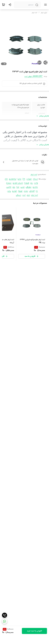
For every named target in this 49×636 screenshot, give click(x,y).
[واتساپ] (4, 621)
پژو (14, 187)
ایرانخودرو (12, 179)
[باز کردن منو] (45, 5)
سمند (26, 191)
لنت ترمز (34, 13)
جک (6, 179)
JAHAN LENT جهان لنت (33, 76)
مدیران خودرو (18, 183)
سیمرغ (8, 183)
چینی (22, 187)
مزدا (17, 187)
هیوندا (26, 183)
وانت (36, 183)
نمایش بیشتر (44, 116)
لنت (24, 195)
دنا (37, 191)
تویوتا (20, 191)
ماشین (8, 187)
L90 (24, 179)
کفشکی (32, 191)
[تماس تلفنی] (4, 615)
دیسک (35, 179)
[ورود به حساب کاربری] (10, 4)
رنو (32, 183)
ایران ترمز (44, 13)
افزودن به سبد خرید (34, 631)
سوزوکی (28, 187)
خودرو (14, 191)
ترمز (28, 195)
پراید (9, 191)
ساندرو (35, 187)
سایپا (19, 179)
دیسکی (18, 195)
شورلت (29, 179)
